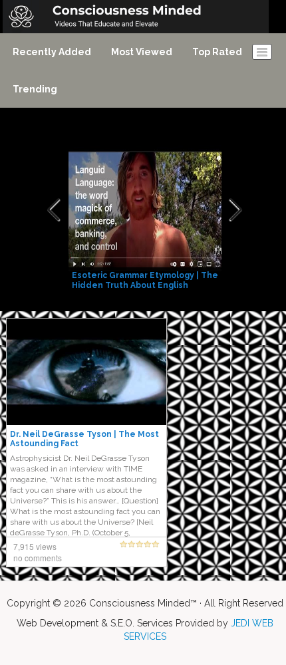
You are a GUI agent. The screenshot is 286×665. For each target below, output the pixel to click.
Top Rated (217, 52)
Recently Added (52, 52)
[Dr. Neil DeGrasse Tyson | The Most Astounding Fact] (86, 371)
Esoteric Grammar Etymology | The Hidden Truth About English (145, 280)
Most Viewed (141, 52)
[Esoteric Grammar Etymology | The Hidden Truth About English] (147, 210)
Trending (35, 89)
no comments (37, 557)
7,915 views (35, 546)
